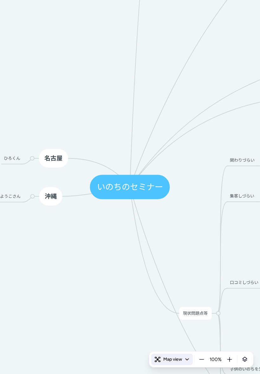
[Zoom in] (229, 359)
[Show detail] (244, 359)
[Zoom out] (201, 359)
